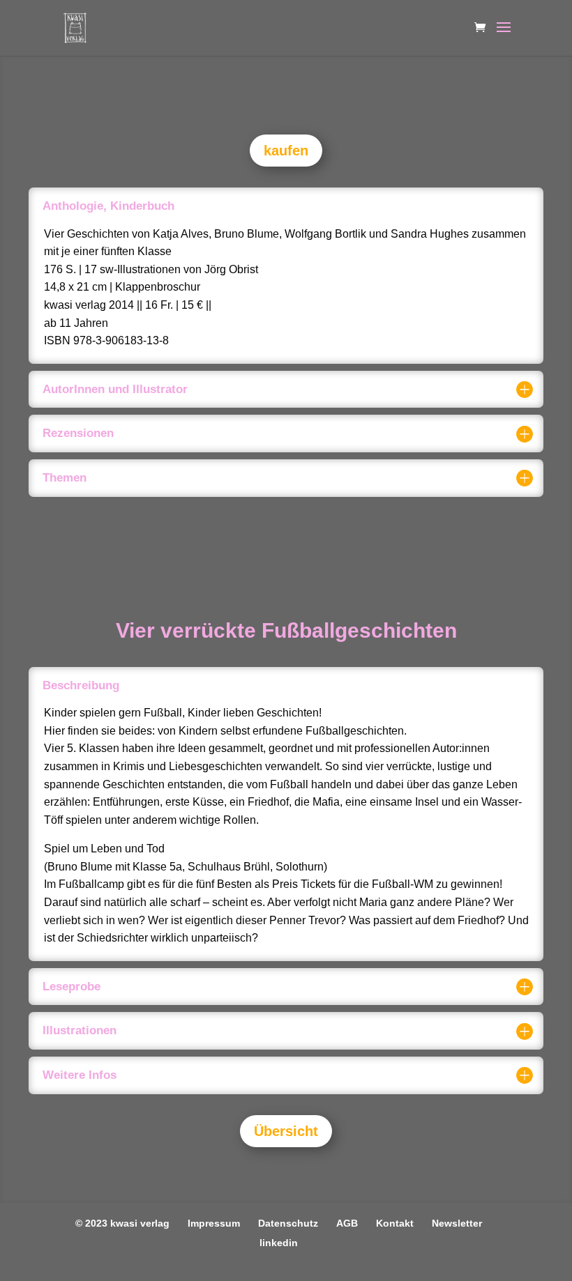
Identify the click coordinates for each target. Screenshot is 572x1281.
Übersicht (286, 1131)
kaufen (286, 150)
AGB (347, 1223)
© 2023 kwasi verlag (122, 1223)
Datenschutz (288, 1223)
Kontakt (395, 1223)
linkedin (278, 1242)
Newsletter (457, 1223)
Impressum (214, 1223)
